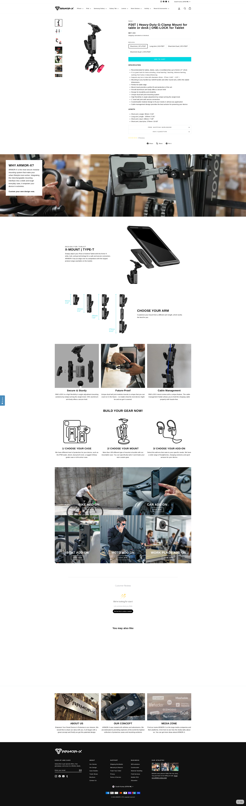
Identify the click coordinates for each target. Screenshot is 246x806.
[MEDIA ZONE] (169, 706)
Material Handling (136, 771)
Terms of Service (115, 777)
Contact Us (93, 780)
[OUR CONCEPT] (123, 706)
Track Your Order (115, 771)
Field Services (135, 774)
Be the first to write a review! (123, 611)
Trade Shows (93, 774)
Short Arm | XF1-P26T (138, 46)
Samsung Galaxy (99, 8)
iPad (87, 8)
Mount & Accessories (161, 8)
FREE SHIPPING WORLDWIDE (160, 127)
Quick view (71, 664)
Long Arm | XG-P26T (157, 46)
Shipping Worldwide (116, 764)
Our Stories (93, 764)
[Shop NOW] (77, 539)
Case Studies (93, 771)
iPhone (79, 8)
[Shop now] (123, 539)
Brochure (92, 777)
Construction (135, 767)
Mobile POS (135, 777)
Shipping (131, 35)
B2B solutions (135, 764)
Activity (146, 8)
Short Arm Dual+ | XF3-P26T (140, 52)
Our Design (93, 767)
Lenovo (124, 8)
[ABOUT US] (77, 706)
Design (131, 42)
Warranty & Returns (116, 767)
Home (130, 21)
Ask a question (160, 131)
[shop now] (157, 491)
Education (134, 780)
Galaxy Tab (113, 8)
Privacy (112, 774)
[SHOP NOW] (89, 491)
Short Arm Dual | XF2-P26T (178, 46)
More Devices (135, 8)
